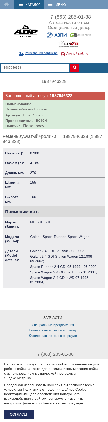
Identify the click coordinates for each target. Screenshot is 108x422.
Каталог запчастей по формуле (53, 336)
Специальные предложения (53, 325)
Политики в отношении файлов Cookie (54, 389)
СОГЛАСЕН (19, 414)
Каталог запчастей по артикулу (53, 330)
